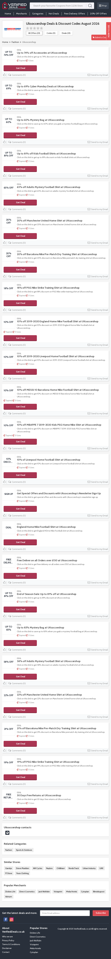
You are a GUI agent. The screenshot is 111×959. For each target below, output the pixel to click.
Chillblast (61, 868)
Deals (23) (66, 33)
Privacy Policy (8, 940)
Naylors (49, 868)
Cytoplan (85, 891)
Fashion (15, 42)
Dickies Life (10, 891)
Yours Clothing (22, 873)
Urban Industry (89, 868)
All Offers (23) (34, 33)
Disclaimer (7, 948)
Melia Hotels (71, 891)
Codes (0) (51, 33)
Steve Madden (22, 868)
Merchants (21, 13)
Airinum (8, 896)
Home (8, 13)
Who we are (7, 936)
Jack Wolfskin (44, 891)
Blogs (104, 5)
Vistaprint (58, 891)
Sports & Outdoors (24, 850)
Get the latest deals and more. (19, 913)
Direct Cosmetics (27, 891)
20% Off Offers (98, 13)
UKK (101, 868)
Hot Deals (54, 13)
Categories (38, 13)
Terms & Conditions (11, 944)
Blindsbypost (98, 891)
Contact (5, 952)
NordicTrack (74, 868)
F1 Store (8, 873)
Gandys (8, 868)
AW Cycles (37, 868)
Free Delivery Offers (74, 13)
